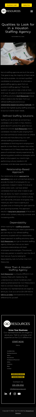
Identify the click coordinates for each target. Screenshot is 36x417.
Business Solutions (12, 353)
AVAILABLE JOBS (18, 377)
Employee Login (12, 5)
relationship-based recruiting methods (16, 105)
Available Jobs (11, 351)
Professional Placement (13, 359)
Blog (8, 366)
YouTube (19, 394)
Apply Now (26, 5)
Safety (8, 362)
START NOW (18, 341)
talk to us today (7, 295)
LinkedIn (6, 394)
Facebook (10, 394)
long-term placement (16, 212)
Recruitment (10, 357)
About (8, 355)
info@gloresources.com (18, 389)
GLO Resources (23, 96)
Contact (9, 368)
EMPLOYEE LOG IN (18, 374)
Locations (9, 364)
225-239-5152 (18, 385)
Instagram (15, 394)
